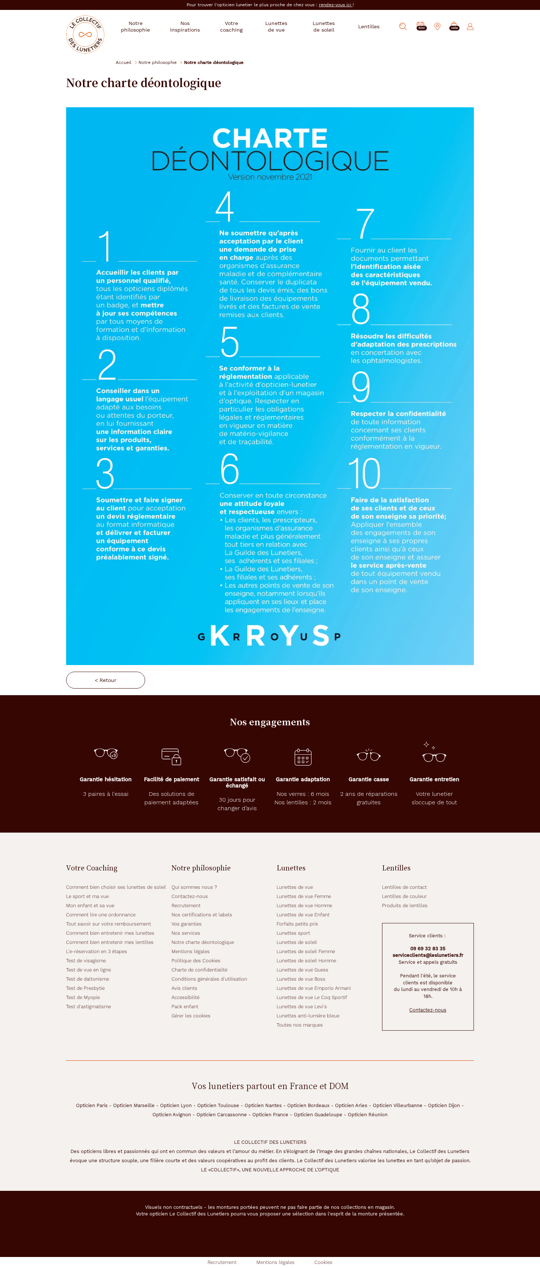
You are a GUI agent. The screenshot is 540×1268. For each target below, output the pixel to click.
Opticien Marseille (134, 1105)
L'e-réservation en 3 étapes (96, 951)
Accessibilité (185, 997)
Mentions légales (191, 951)
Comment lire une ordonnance (101, 914)
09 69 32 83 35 (428, 948)
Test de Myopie (83, 997)
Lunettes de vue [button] (276, 26)
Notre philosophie (157, 62)
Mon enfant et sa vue (90, 905)
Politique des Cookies (196, 960)
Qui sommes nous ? (194, 887)
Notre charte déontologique (203, 942)
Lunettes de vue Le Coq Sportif (312, 997)
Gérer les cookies (191, 1016)
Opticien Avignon (171, 1114)
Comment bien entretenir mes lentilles (110, 942)
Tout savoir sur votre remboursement (108, 924)
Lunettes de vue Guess (302, 970)
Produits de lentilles (405, 905)
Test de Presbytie (85, 988)
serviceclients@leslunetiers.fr (428, 955)
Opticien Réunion (368, 1114)
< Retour (105, 680)
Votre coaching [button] (231, 26)
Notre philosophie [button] (135, 26)
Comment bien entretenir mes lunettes (110, 933)
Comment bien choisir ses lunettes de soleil (116, 887)
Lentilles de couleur (404, 896)
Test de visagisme (86, 960)
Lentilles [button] (368, 26)
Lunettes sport (293, 933)
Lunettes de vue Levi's (302, 1006)
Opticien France (270, 1114)
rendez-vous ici (336, 4)
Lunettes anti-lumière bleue (308, 1016)
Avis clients (184, 988)
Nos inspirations (185, 26)
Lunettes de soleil (297, 942)
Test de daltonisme (87, 979)
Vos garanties (187, 924)
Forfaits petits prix (297, 924)
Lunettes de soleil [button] (324, 26)
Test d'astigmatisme (88, 1006)
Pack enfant (185, 1006)
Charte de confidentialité (199, 970)
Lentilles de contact (404, 887)
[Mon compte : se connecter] (470, 26)
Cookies (323, 1262)
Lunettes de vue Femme (304, 896)
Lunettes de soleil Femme (306, 951)
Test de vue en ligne (88, 970)
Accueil (124, 62)
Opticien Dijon (444, 1105)
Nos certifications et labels (202, 914)
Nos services (186, 933)
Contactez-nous (190, 896)
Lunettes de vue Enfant (303, 914)
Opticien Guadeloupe (318, 1114)
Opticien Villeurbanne (397, 1105)
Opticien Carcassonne (222, 1114)
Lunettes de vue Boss (301, 979)
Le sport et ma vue (87, 896)
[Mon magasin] (437, 26)
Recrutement (186, 905)
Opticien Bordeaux (308, 1105)
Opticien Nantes (263, 1105)
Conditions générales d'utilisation (209, 979)
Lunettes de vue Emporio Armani (314, 988)
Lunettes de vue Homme (304, 905)
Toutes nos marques (300, 1025)
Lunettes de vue (295, 887)
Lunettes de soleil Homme (306, 960)
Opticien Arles (351, 1105)
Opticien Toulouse (218, 1105)
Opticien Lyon (176, 1105)
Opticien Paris (92, 1105)
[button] (454, 26)
